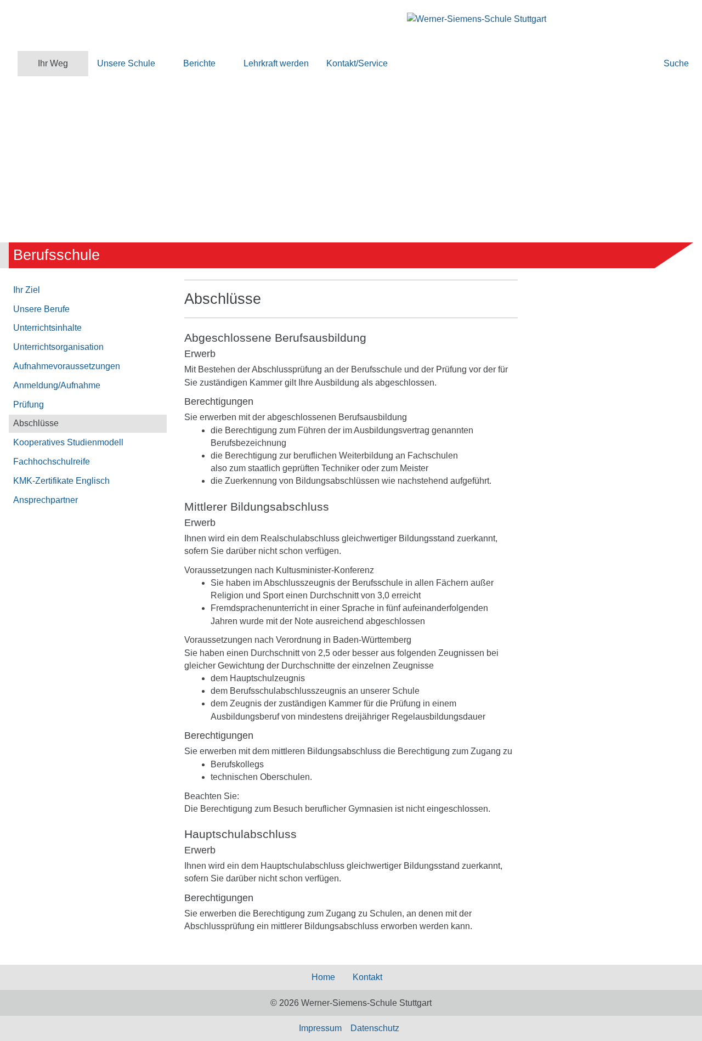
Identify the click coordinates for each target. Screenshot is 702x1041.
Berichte (199, 63)
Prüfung (28, 404)
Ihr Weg (53, 63)
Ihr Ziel (26, 290)
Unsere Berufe (41, 309)
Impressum (320, 1028)
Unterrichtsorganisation (58, 347)
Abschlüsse (36, 423)
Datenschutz (374, 1028)
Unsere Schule (126, 63)
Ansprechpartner (45, 500)
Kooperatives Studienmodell (68, 442)
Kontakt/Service (357, 63)
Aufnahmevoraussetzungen (66, 366)
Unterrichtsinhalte (47, 327)
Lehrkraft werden (276, 63)
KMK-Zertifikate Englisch (61, 480)
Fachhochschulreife (51, 461)
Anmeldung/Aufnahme (56, 385)
